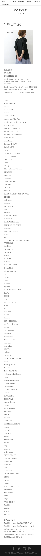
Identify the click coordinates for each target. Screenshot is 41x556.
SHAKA (7, 430)
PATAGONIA (9, 396)
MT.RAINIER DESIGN (12, 358)
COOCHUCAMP (10, 181)
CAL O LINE (9, 147)
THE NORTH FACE (11, 474)
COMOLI (7, 73)
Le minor (7, 318)
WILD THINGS (9, 502)
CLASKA (7, 175)
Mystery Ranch (9, 365)
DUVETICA (8, 206)
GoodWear (8, 246)
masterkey (8, 343)
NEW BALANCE (10, 371)
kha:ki (6, 305)
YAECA (7, 505)
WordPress (32, 553)
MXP (6, 361)
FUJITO (7, 237)
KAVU (6, 293)
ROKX (6, 414)
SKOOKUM (8, 439)
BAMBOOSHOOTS (11, 131)
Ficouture (7, 228)
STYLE (20, 14)
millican (7, 352)
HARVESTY (9, 258)
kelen (6, 299)
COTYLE (20, 10)
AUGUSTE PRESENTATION (15, 122)
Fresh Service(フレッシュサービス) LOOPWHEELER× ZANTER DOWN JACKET (17, 81)
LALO (6, 315)
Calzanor (7, 150)
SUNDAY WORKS (11, 458)
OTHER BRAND (10, 389)
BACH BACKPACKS (12, 128)
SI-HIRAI (7, 433)
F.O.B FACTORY (10, 216)
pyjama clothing (9, 402)
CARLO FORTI (10, 156)
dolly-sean (8, 200)
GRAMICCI (8, 249)
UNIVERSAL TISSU (11, 486)
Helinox (7, 262)
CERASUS (8, 159)
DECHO (7, 197)
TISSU (6, 477)
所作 (5, 467)
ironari (6, 277)
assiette (6, 113)
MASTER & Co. (10, 340)
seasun (6, 427)
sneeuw (6, 442)
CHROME (8, 172)
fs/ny (6, 234)
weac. (6, 495)
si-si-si (6, 436)
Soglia (6, 446)
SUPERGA (8, 461)
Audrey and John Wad (12, 119)
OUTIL (6, 393)
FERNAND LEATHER (12, 225)
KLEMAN (8, 312)
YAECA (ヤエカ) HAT (12, 523)
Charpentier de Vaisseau (13, 169)
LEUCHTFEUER (10, 321)
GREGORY (8, 252)
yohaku (6, 511)
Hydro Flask (8, 268)
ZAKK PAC (8, 514)
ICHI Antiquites (10, 271)
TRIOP (6, 480)
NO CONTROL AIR (11, 380)
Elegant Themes (17, 553)
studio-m (7, 449)
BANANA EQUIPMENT (13, 134)
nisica (6, 377)
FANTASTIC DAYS (11, 222)
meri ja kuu (8, 346)
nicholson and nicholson (12, 374)
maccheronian (9, 330)
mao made (7, 333)
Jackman (7, 283)
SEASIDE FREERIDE (12, 424)
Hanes (6, 255)
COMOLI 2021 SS (10, 76)
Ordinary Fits (9, 386)
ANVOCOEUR (9, 103)
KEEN (6, 296)
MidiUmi (7, 349)
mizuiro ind (8, 355)
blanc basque (8, 141)
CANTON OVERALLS (12, 153)
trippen (6, 483)
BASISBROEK (9, 137)
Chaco (6, 163)
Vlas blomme (8, 492)
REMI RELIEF (9, 408)
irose (6, 280)
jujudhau (7, 286)
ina (5, 274)
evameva (7, 212)
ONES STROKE (10, 383)
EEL (5, 209)
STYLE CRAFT (10, 455)
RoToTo (7, 418)
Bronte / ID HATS (10, 144)
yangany (7, 508)
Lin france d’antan (11, 324)
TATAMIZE (8, 471)
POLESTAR (8, 399)
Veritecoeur (8, 489)
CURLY (7, 187)
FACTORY (8, 219)
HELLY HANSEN (11, 265)
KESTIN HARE (10, 302)
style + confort (9, 452)
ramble (6, 405)
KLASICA (8, 308)
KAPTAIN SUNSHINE (12, 290)
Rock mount (8, 411)
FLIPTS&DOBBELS (11, 231)
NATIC (7, 368)
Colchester (8, 178)
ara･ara (6, 106)
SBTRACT (8, 421)
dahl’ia (7, 191)
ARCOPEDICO (9, 109)
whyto (6, 499)
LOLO (6, 327)
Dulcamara (8, 203)
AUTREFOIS (9, 125)
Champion (7, 166)
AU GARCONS (9, 116)
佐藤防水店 (8, 464)
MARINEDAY (9, 336)
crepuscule (7, 184)
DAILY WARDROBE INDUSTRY (16, 194)
